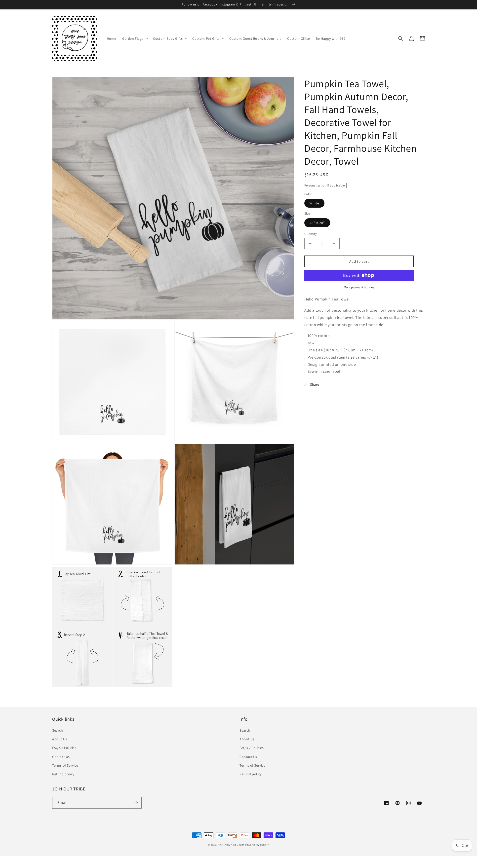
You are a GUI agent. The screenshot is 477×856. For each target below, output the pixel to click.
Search (57, 730)
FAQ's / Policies (64, 747)
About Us (59, 739)
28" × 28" (317, 223)
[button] (134, 38)
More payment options (359, 287)
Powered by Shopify (257, 844)
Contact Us (61, 756)
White (314, 203)
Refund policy (63, 774)
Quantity (310, 234)
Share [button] (314, 384)
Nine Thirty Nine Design (231, 844)
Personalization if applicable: (325, 185)
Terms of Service (65, 765)
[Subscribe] (135, 803)
